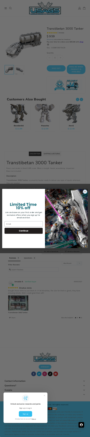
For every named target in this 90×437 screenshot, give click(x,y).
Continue (23, 230)
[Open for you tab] (81, 425)
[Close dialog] (85, 192)
